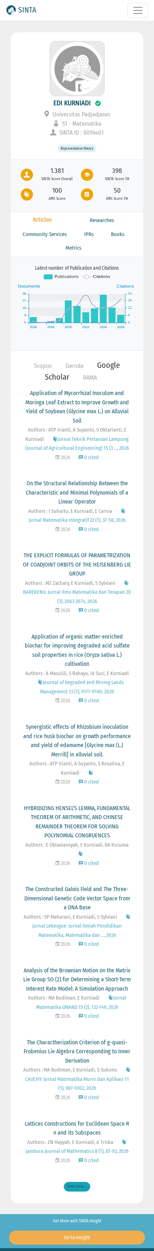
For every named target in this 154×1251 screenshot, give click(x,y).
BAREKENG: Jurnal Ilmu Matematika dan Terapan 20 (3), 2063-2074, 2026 (77, 597)
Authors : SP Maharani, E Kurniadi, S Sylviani (70, 917)
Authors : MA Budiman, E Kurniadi (64, 998)
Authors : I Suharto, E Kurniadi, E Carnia (70, 511)
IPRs (88, 234)
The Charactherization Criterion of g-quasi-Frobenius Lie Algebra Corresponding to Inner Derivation (77, 1051)
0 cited (91, 457)
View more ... (77, 1186)
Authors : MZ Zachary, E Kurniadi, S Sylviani (70, 583)
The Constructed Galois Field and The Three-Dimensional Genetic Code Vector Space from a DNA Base (77, 898)
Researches (102, 220)
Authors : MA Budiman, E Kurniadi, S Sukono (70, 1070)
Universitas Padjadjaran (80, 114)
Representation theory (77, 148)
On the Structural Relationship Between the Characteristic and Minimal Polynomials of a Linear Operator (77, 492)
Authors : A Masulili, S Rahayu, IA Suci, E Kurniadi (77, 673)
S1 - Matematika (81, 123)
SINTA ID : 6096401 (81, 132)
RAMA (90, 377)
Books (117, 234)
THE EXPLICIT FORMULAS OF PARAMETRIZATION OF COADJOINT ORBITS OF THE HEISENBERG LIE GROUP (77, 564)
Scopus (43, 366)
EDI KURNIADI (72, 103)
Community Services (45, 234)
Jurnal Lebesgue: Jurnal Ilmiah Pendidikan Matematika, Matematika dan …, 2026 (77, 930)
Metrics (73, 248)
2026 (64, 457)
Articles (42, 219)
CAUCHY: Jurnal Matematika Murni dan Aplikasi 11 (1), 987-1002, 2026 (77, 1083)
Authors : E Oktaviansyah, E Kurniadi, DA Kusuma (77, 845)
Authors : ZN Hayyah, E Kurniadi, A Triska (70, 1142)
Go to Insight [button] (77, 1238)
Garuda (74, 366)
